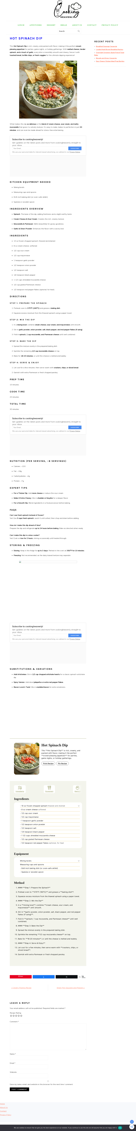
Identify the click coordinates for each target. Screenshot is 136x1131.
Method (77, 791)
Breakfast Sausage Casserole (106, 46)
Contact (3, 1111)
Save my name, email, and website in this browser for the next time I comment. (41, 1084)
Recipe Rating (15, 1013)
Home (2, 1104)
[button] (79, 806)
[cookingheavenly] (68, 19)
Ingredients (20, 791)
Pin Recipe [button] (62, 763)
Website (13, 1072)
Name (13, 1054)
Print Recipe (48, 763)
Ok (120, 1128)
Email (12, 1063)
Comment (14, 1022)
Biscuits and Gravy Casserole (106, 58)
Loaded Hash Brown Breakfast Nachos (109, 49)
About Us (4, 1107)
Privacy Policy (5, 1115)
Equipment (49, 791)
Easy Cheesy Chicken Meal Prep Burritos (110, 61)
